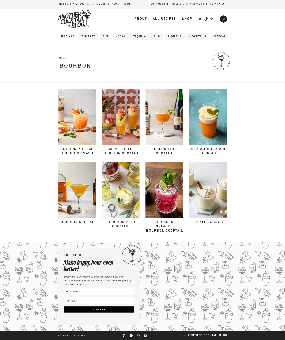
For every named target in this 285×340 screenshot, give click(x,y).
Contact (79, 336)
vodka (120, 36)
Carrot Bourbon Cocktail (208, 151)
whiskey (88, 36)
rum (156, 36)
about (140, 19)
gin (105, 36)
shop (187, 19)
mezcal (220, 36)
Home (62, 58)
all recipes (164, 19)
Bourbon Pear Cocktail (120, 224)
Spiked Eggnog (208, 222)
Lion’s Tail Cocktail (164, 151)
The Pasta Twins (214, 4)
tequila (139, 36)
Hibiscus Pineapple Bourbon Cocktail (164, 227)
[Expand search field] (223, 19)
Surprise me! (122, 4)
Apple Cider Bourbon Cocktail (120, 151)
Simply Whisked (190, 4)
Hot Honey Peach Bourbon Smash (77, 151)
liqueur (175, 36)
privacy (63, 336)
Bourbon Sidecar (77, 222)
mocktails (197, 36)
